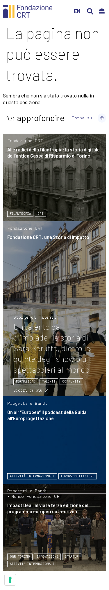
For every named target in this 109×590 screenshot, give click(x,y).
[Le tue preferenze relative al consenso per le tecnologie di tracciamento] (10, 579)
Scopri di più (27, 390)
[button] (90, 11)
